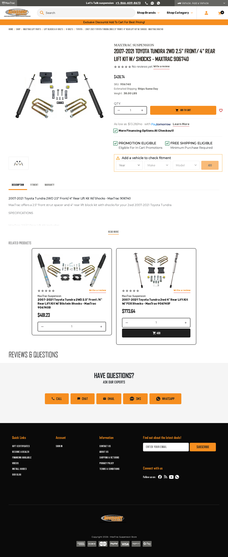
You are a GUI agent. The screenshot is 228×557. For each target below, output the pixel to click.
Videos (15, 463)
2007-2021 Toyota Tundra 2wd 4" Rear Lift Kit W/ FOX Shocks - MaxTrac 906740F (155, 301)
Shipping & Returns (109, 457)
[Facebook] (160, 477)
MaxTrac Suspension (134, 45)
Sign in (59, 446)
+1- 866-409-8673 (128, 3)
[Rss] (165, 477)
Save (221, 110)
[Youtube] (171, 477)
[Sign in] (206, 13)
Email (111, 399)
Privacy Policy (106, 463)
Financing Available (22, 457)
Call (59, 399)
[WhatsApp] (177, 477)
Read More (113, 232)
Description (18, 185)
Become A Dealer (20, 452)
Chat (85, 399)
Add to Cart (170, 112)
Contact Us (105, 446)
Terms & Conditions (109, 469)
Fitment (34, 185)
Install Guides (19, 469)
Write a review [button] (161, 66)
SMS (138, 399)
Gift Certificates (21, 446)
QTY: (117, 103)
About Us (103, 452)
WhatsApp (168, 399)
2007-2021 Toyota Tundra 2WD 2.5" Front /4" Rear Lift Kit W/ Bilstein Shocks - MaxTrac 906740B (70, 303)
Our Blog (16, 474)
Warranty (49, 185)
